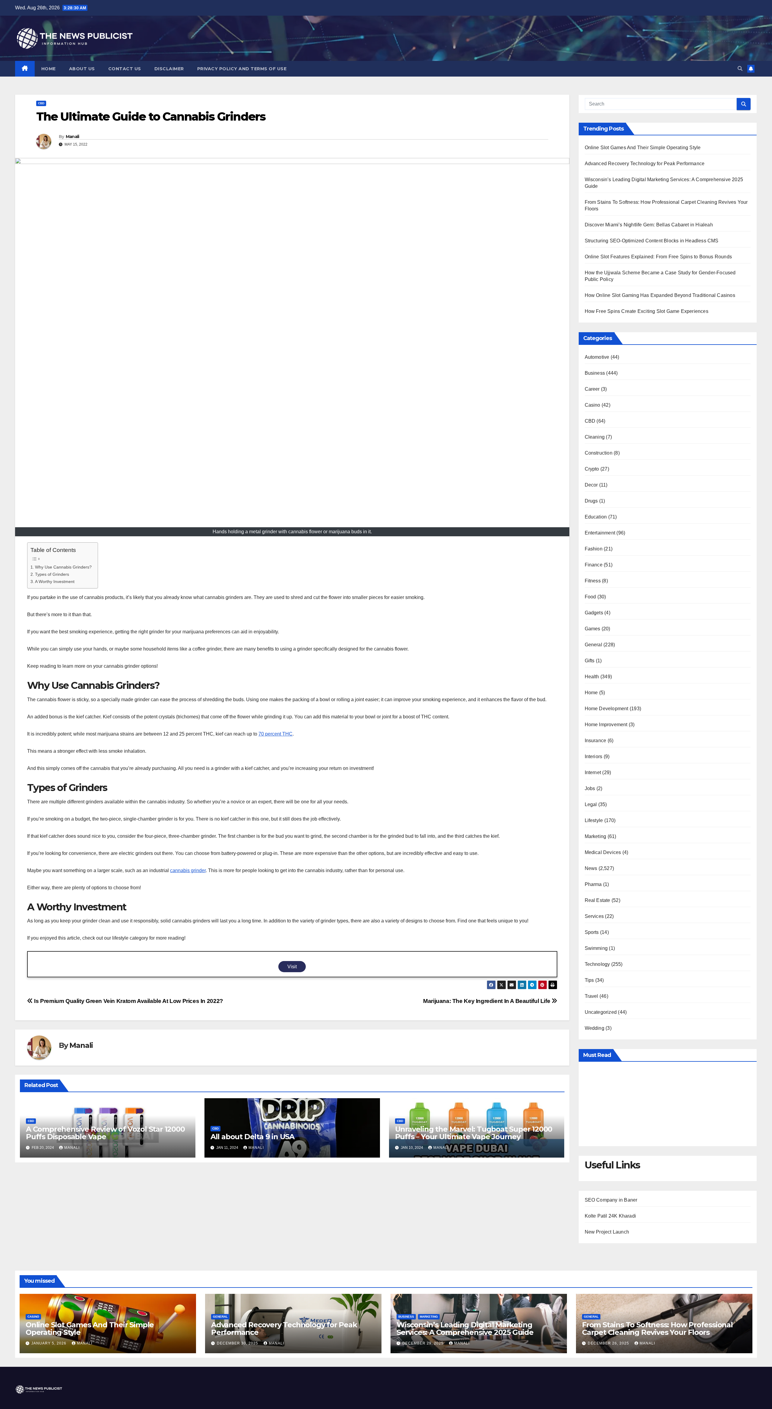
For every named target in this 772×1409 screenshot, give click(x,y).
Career (592, 389)
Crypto (592, 468)
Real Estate (597, 900)
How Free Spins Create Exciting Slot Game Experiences (646, 311)
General (593, 644)
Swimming (596, 948)
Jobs (590, 788)
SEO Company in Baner (611, 1200)
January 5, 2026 (49, 1343)
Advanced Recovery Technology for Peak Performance (645, 163)
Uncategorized (601, 1012)
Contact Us (124, 68)
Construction (598, 452)
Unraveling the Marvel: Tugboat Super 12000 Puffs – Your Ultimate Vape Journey (473, 1133)
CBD (41, 103)
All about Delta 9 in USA (252, 1136)
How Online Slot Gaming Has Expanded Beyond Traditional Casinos (660, 295)
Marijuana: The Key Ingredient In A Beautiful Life (487, 1001)
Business (595, 373)
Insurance (595, 740)
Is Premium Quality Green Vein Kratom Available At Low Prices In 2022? (128, 1001)
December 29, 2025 (423, 1343)
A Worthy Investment (54, 581)
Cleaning (595, 437)
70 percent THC (275, 733)
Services (594, 916)
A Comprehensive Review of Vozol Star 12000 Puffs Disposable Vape (105, 1133)
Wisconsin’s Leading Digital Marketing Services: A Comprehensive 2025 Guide (465, 1328)
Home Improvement (606, 724)
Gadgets (594, 612)
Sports (592, 932)
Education (596, 516)
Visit (292, 966)
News (591, 868)
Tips (589, 980)
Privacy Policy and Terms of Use (242, 68)
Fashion (594, 548)
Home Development (606, 708)
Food (590, 596)
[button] (740, 68)
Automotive (597, 357)
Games (592, 628)
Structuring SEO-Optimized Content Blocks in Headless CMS (652, 240)
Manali (72, 136)
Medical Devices (603, 852)
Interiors (594, 756)
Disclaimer (169, 68)
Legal (591, 804)
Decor (591, 484)
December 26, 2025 (609, 1343)
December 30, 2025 (238, 1343)
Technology (597, 964)
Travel (591, 996)
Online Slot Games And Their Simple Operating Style (643, 147)
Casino (592, 405)
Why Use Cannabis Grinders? (63, 567)
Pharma (593, 884)
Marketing (595, 836)
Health (592, 676)
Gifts (590, 660)
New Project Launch (607, 1231)
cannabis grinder (188, 870)
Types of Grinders (52, 574)
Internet (593, 772)
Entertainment (600, 532)
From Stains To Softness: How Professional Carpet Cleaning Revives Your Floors (657, 1328)
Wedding (594, 1028)
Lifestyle (594, 820)
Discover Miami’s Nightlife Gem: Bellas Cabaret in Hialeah (649, 224)
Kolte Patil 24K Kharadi (610, 1215)
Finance (594, 564)
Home (48, 68)
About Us (82, 68)
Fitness (593, 580)
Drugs (591, 500)
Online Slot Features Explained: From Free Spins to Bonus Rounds (658, 256)
